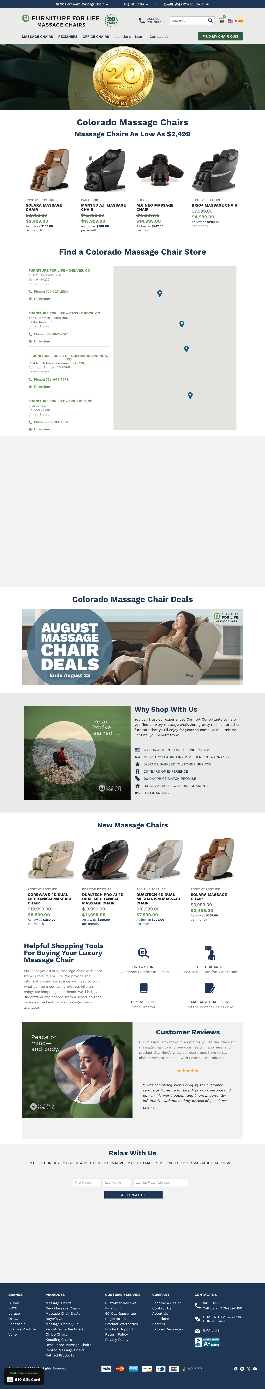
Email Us (211, 1330)
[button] (181, 324)
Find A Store (143, 967)
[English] (230, 21)
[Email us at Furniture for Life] (197, 1331)
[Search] (210, 20)
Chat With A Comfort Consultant (223, 1319)
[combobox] (188, 20)
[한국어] (235, 21)
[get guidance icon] (210, 953)
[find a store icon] (143, 953)
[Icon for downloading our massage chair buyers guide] (143, 988)
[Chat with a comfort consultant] (197, 1319)
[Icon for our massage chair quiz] (210, 988)
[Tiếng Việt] (240, 21)
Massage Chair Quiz (210, 1002)
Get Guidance (210, 967)
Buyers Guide (143, 1002)
